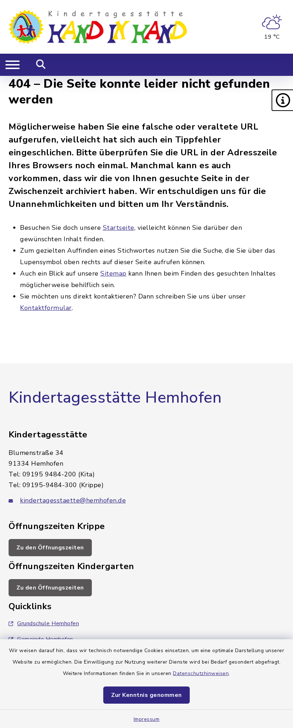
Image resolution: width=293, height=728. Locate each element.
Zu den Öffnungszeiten (50, 548)
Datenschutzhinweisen (201, 673)
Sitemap (113, 273)
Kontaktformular (46, 308)
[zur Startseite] (98, 27)
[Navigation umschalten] (12, 64)
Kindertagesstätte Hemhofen (115, 397)
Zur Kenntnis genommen (146, 695)
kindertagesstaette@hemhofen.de (73, 500)
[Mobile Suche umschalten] (41, 65)
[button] (282, 100)
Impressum (147, 719)
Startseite (118, 227)
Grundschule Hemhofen (48, 623)
